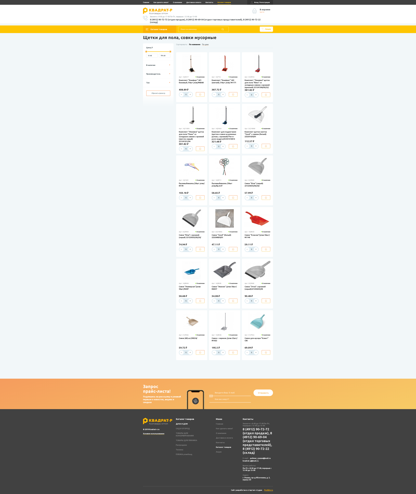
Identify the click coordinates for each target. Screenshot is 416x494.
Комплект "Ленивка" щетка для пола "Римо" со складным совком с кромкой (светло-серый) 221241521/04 (191, 136)
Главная (146, 2)
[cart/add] (200, 94)
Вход (256, 2)
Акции (268, 29)
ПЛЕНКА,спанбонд (184, 454)
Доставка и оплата (193, 2)
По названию (194, 44)
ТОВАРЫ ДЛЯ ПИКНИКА (186, 440)
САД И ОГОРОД (183, 428)
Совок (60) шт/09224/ (188, 338)
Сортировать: (181, 44)
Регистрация (265, 2)
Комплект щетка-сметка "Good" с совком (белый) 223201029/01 (256, 134)
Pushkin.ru (268, 490)
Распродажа (181, 445)
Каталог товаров (224, 2)
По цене (205, 44)
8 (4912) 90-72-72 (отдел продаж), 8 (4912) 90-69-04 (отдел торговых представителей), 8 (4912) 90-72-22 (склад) (205, 20)
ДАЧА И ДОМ (182, 424)
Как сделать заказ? (161, 2)
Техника (179, 450)
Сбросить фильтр (158, 93)
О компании (177, 2)
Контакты (209, 2)
